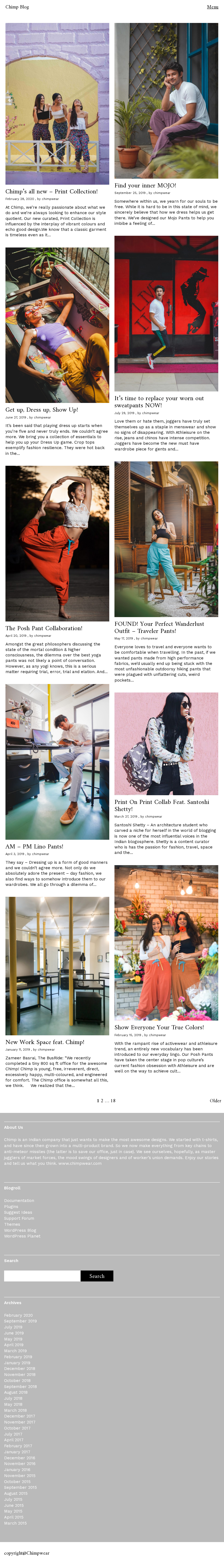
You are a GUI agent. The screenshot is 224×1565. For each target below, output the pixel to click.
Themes (12, 1224)
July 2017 (13, 1434)
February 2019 (18, 1356)
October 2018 (17, 1380)
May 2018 (13, 1404)
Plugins (11, 1206)
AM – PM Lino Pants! (34, 847)
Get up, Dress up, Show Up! (41, 410)
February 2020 (18, 1315)
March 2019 (15, 1350)
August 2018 (16, 1392)
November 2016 (20, 1463)
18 (113, 1101)
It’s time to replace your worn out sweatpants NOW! (159, 402)
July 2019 (13, 1327)
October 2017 (17, 1428)
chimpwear (50, 199)
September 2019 (20, 1321)
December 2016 (19, 1457)
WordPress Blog (20, 1230)
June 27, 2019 (15, 417)
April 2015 (13, 1517)
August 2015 (16, 1493)
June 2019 (14, 1333)
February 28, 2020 (19, 199)
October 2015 (17, 1481)
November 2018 (20, 1374)
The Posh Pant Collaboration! (43, 628)
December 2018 (19, 1368)
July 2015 (13, 1499)
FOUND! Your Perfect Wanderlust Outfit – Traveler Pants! (159, 627)
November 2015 (20, 1475)
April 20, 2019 (15, 636)
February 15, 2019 (127, 1035)
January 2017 (17, 1451)
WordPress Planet (22, 1236)
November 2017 (20, 1422)
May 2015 (13, 1511)
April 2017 (13, 1439)
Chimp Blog (17, 7)
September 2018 (20, 1386)
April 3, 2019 (14, 854)
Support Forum (19, 1218)
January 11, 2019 (17, 1049)
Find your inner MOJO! (145, 185)
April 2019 (13, 1344)
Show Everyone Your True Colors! (159, 1027)
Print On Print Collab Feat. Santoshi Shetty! (161, 806)
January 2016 (17, 1469)
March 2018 (15, 1410)
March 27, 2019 (125, 816)
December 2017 (19, 1416)
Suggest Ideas (18, 1212)
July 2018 (13, 1398)
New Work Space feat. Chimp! (44, 1042)
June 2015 (14, 1505)
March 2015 (15, 1523)
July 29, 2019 (124, 413)
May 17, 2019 (123, 638)
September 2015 (20, 1487)
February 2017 (18, 1445)
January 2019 (17, 1362)
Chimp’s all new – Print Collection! (51, 192)
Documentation (19, 1200)
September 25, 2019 (130, 193)
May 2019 (13, 1339)
